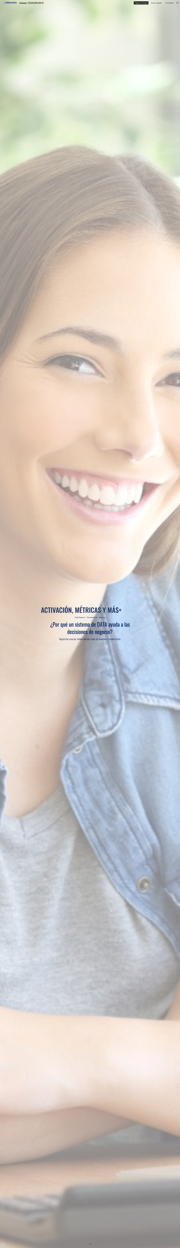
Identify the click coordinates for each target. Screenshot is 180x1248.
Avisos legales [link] (156, 3)
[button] (177, 2)
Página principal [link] (141, 3)
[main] (90, 624)
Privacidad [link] (169, 3)
